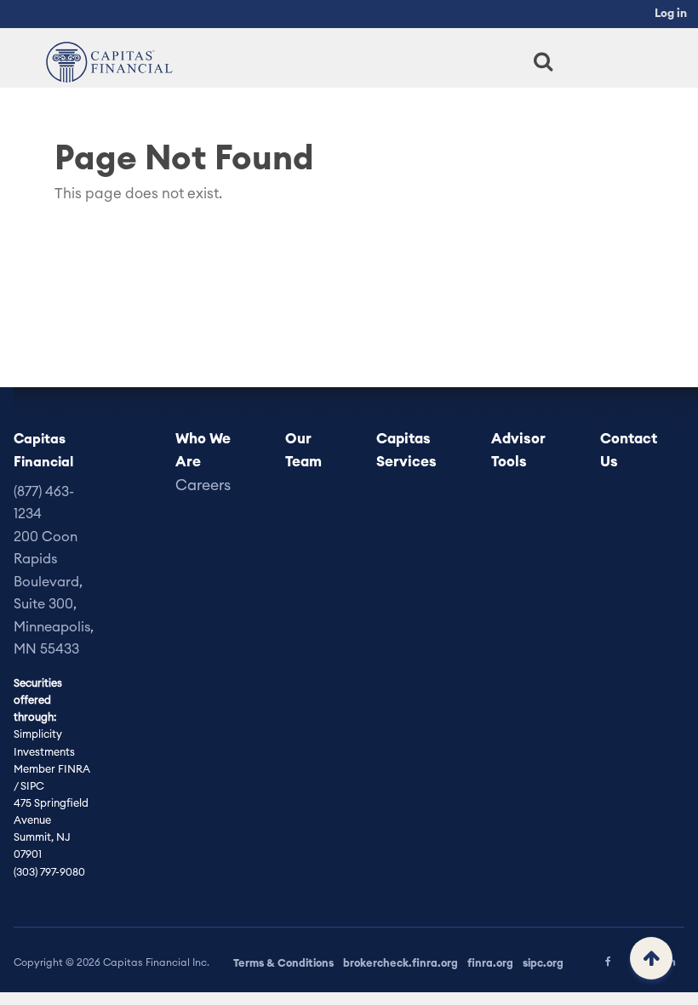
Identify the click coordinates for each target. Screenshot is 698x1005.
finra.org (490, 963)
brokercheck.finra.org (400, 963)
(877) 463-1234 (44, 503)
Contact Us (628, 450)
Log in (671, 14)
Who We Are (203, 450)
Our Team (303, 450)
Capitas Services (406, 450)
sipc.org (543, 963)
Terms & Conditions (283, 963)
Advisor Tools (518, 450)
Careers (203, 485)
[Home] (105, 61)
